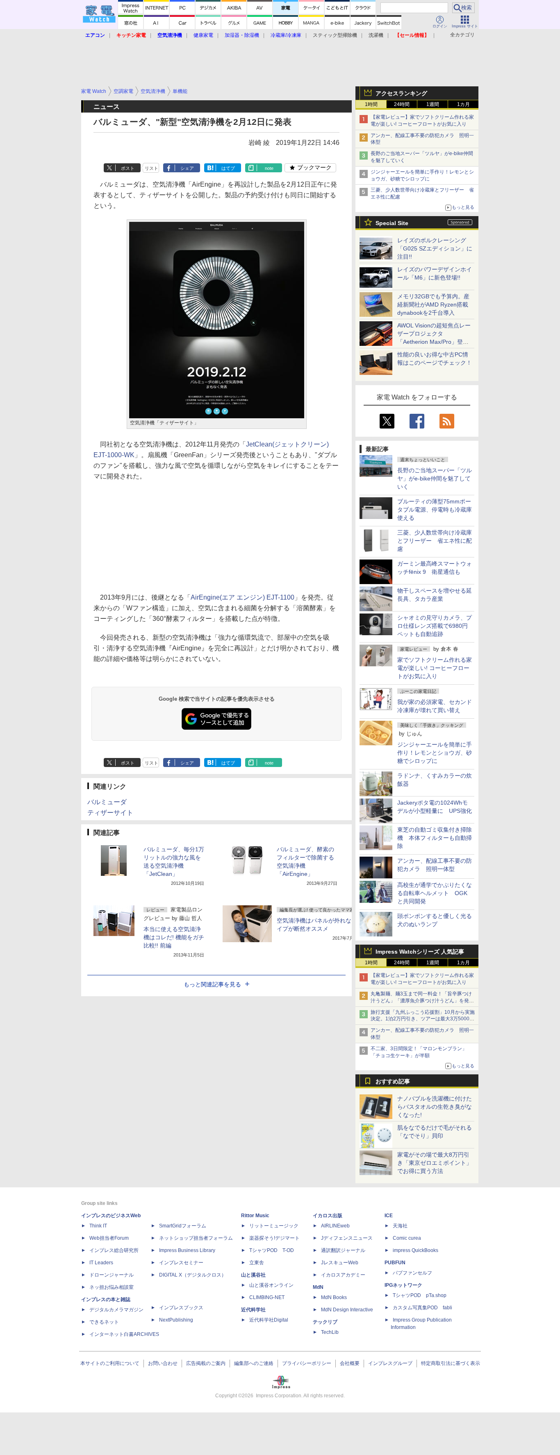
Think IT (98, 1226)
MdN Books (334, 1297)
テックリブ (325, 1322)
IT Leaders (101, 1263)
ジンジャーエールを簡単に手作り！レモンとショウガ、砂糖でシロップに (434, 752)
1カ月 (463, 104)
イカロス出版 (327, 1215)
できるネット (104, 1322)
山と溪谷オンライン (271, 1285)
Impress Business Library (187, 1250)
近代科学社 (253, 1310)
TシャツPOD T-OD (271, 1250)
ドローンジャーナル (111, 1275)
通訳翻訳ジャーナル (343, 1250)
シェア (187, 168)
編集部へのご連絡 (253, 1363)
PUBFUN (395, 1263)
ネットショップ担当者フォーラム (196, 1238)
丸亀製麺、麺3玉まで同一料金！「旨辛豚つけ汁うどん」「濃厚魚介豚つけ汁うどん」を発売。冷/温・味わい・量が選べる (421, 1001)
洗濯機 (376, 35)
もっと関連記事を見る (212, 984)
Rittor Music (255, 1215)
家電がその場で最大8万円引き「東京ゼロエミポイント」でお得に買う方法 (434, 1162)
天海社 (400, 1226)
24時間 (402, 104)
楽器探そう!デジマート (274, 1238)
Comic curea (407, 1238)
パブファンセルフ (412, 1273)
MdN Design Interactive (347, 1310)
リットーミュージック (273, 1226)
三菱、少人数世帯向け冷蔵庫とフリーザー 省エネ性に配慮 (434, 540)
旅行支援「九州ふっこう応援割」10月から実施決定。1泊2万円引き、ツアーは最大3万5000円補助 (423, 1019)
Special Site (392, 223)
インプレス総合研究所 (114, 1250)
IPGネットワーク (403, 1285)
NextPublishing (176, 1320)
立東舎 (256, 1263)
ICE (389, 1215)
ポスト (127, 168)
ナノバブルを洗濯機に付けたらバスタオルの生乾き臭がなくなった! (434, 1106)
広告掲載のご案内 (205, 1363)
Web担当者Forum (109, 1238)
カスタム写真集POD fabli (422, 1308)
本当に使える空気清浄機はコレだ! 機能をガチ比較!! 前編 (173, 937)
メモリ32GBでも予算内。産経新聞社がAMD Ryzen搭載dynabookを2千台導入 (433, 304)
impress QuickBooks (415, 1250)
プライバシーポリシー (306, 1363)
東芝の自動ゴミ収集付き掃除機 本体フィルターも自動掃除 (434, 837)
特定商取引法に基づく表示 (450, 1363)
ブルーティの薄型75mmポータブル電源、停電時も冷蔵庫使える (434, 509)
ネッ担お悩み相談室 (111, 1287)
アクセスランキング (401, 93)
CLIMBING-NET (267, 1297)
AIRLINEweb (335, 1226)
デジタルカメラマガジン (116, 1310)
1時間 (371, 104)
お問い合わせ (163, 1363)
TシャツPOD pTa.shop (419, 1295)
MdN (318, 1287)
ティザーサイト (110, 812)
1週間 (432, 104)
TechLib (330, 1332)
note (269, 168)
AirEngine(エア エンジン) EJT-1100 (242, 597)
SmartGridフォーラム (182, 1226)
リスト (151, 168)
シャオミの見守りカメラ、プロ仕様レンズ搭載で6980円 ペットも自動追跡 (435, 625)
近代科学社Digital (268, 1320)
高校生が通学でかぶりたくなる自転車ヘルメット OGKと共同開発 (434, 893)
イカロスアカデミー (343, 1275)
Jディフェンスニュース (347, 1238)
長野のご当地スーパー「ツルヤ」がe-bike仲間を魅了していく (434, 478)
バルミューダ (107, 802)
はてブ (228, 168)
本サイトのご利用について (109, 1363)
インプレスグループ (390, 1363)
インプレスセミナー (181, 1263)
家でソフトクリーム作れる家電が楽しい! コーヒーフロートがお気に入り (434, 667)
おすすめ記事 (393, 1081)
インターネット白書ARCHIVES (124, 1334)
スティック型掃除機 (335, 35)
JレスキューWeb (339, 1263)
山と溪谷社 (253, 1275)
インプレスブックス (181, 1308)
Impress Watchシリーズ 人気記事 (420, 951)
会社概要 (350, 1363)
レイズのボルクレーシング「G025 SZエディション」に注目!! (434, 248)
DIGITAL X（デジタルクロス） (192, 1275)
